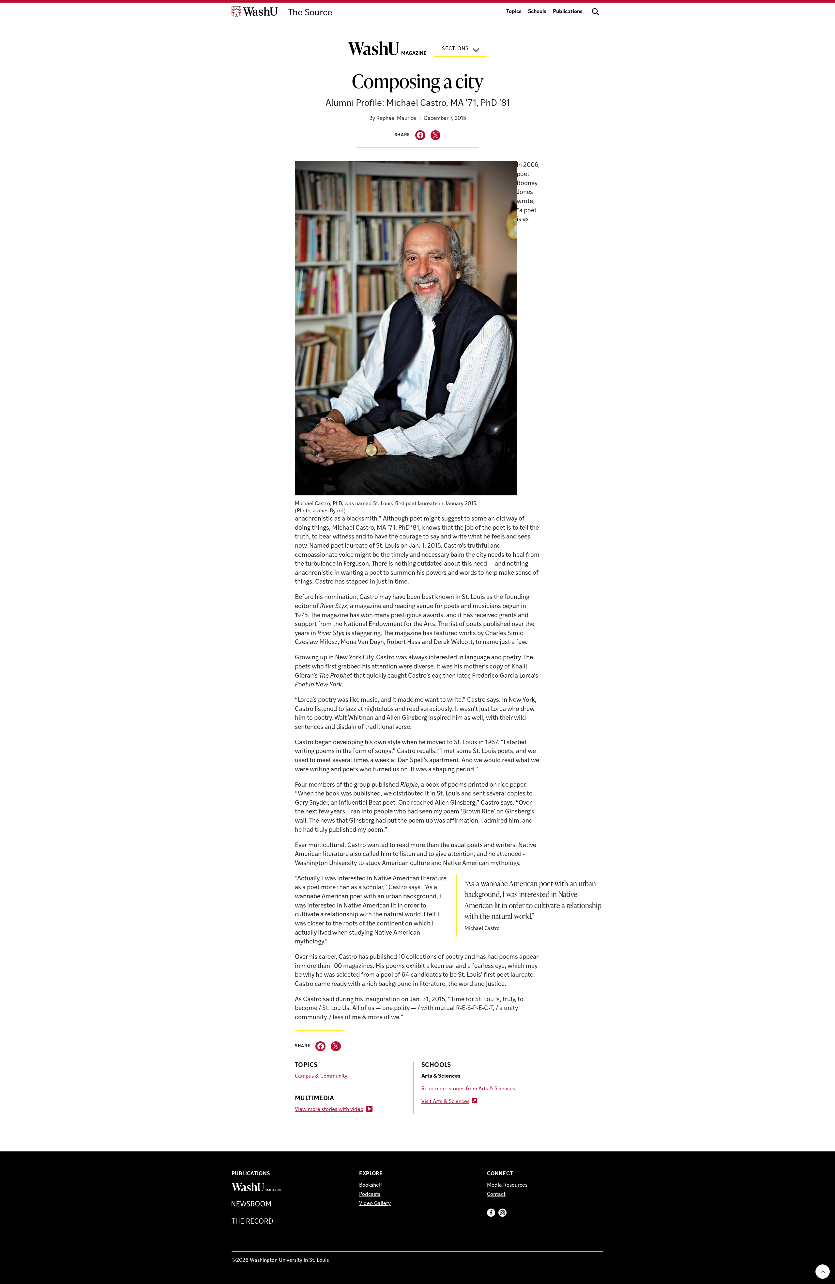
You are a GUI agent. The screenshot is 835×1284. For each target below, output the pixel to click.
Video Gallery (375, 1203)
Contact (496, 1194)
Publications (568, 11)
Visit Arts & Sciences (445, 1101)
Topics (514, 11)
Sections (455, 49)
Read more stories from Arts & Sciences (468, 1089)
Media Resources (507, 1185)
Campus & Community (321, 1076)
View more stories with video (329, 1109)
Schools (537, 11)
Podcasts (369, 1194)
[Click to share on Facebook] (420, 135)
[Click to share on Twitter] (436, 135)
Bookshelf (370, 1185)
